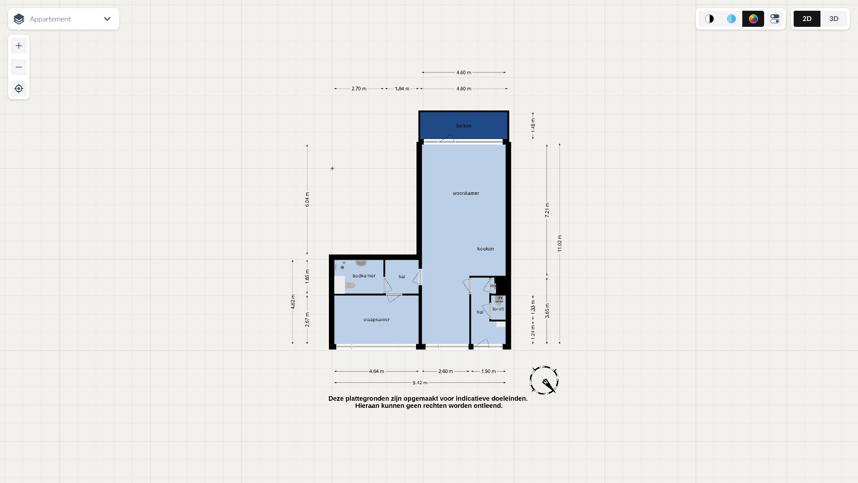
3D (833, 18)
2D (807, 18)
